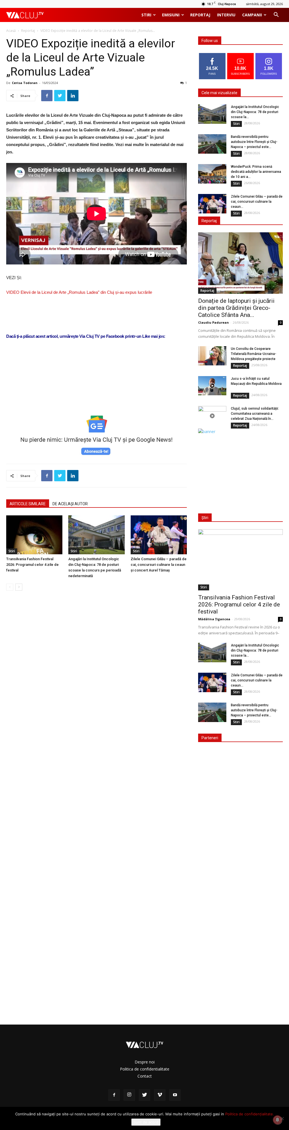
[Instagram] (129, 1095)
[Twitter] (144, 1095)
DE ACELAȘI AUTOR (70, 504)
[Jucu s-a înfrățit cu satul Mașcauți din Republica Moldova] (212, 386)
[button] (276, 15)
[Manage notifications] (277, 1119)
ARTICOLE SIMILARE (28, 504)
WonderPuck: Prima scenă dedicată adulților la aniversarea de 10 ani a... (256, 172)
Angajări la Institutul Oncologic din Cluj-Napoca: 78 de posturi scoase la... (255, 112)
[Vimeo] (159, 1095)
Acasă (11, 30)
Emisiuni (170, 14)
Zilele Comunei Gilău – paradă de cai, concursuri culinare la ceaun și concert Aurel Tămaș (159, 564)
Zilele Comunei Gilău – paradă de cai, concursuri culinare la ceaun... (257, 202)
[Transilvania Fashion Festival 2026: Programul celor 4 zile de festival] (34, 534)
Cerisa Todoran (25, 83)
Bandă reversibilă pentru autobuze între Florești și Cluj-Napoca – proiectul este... (254, 142)
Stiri (146, 14)
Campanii (252, 14)
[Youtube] (175, 1095)
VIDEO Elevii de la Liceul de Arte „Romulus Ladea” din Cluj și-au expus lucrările (79, 292)
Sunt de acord (145, 1122)
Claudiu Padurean (213, 322)
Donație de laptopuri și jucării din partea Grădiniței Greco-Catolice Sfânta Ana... (236, 307)
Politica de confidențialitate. (249, 1114)
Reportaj (200, 14)
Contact (144, 1076)
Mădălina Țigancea (214, 619)
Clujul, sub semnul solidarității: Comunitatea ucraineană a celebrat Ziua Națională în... (255, 414)
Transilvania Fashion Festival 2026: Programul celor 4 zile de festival (32, 564)
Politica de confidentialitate (144, 1069)
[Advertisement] (96, 393)
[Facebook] (114, 1095)
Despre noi (145, 1062)
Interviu (226, 14)
